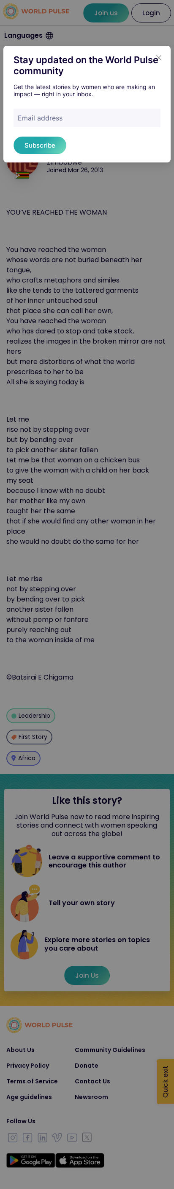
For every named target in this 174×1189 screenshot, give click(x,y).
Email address (40, 118)
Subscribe (39, 145)
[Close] (159, 57)
